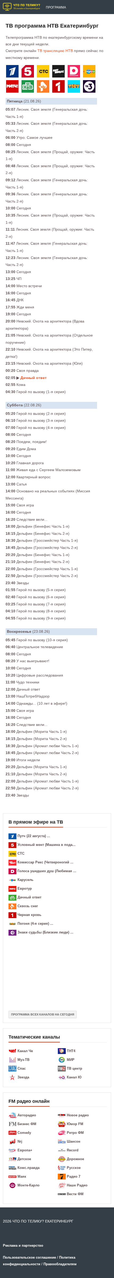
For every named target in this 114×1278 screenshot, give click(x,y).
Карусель (25, 880)
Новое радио (78, 1115)
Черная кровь (29, 915)
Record (72, 1150)
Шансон (73, 1141)
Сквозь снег (27, 906)
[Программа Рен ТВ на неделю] (44, 87)
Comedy (24, 1133)
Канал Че (25, 1051)
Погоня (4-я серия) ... (35, 924)
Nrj (19, 1141)
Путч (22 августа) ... (33, 836)
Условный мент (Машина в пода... (46, 845)
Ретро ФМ (75, 1133)
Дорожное (75, 1159)
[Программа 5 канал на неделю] (28, 72)
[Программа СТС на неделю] (44, 72)
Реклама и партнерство (23, 1245)
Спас (21, 1068)
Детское (24, 1159)
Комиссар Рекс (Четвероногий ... (45, 862)
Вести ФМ (75, 1194)
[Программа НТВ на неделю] (28, 87)
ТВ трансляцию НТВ (55, 51)
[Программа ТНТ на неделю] (75, 87)
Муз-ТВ (23, 1060)
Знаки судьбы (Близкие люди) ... (45, 932)
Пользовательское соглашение (29, 1257)
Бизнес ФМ (26, 1124)
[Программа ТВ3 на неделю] (90, 87)
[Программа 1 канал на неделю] (13, 72)
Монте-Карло (28, 1185)
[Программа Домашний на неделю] (75, 72)
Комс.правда (28, 1168)
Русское (74, 1168)
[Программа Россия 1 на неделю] (59, 87)
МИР (70, 1060)
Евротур (24, 888)
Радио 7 (73, 1176)
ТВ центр (74, 1068)
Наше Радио (77, 1185)
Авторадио (26, 1115)
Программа (56, 7)
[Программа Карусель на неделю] (90, 72)
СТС (20, 853)
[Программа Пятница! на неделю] (59, 72)
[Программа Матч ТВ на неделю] (13, 87)
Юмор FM (75, 1124)
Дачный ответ (33, 378)
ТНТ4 (71, 1051)
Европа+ (24, 1150)
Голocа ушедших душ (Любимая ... (46, 871)
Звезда (23, 1077)
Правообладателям (60, 1264)
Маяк (21, 1176)
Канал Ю (74, 1077)
